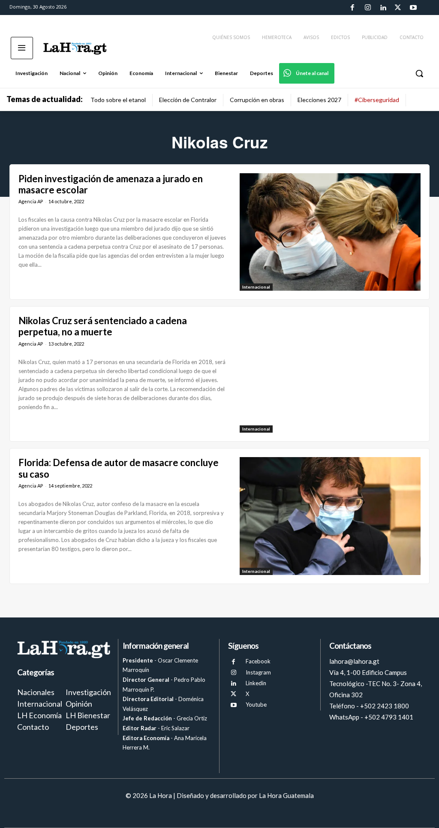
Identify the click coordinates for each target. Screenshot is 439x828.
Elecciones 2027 (319, 99)
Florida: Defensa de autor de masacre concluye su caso (118, 468)
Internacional (256, 286)
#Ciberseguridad (377, 99)
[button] (419, 73)
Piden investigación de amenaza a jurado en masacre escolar (110, 184)
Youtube (256, 704)
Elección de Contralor (187, 99)
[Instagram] (367, 7)
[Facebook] (352, 7)
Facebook (258, 661)
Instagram (258, 672)
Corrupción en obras (257, 99)
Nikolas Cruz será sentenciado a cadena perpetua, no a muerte (102, 326)
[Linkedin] (382, 7)
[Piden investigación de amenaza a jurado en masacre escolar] (330, 232)
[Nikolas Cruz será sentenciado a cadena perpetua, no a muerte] (330, 374)
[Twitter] (397, 7)
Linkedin (256, 683)
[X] (233, 694)
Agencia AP (30, 201)
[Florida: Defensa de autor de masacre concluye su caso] (330, 516)
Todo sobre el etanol (118, 99)
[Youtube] (413, 7)
